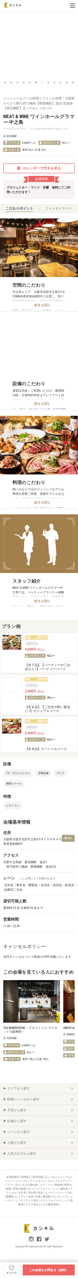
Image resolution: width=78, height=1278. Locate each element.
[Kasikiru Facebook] (39, 1240)
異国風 (47, 1196)
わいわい (57, 1196)
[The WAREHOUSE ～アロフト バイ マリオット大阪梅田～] (31, 1001)
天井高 (32, 1192)
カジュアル (64, 1177)
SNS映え (26, 1177)
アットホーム (38, 1180)
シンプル (23, 1180)
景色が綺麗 (19, 1188)
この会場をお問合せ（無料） (48, 1270)
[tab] (19, 208)
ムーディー (52, 1192)
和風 (38, 1196)
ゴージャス (46, 1184)
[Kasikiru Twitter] (46, 1240)
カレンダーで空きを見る (41, 168)
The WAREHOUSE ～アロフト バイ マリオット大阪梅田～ (30, 1029)
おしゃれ (50, 1177)
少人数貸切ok (51, 1204)
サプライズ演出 (29, 1200)
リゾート (10, 1180)
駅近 (41, 1192)
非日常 (22, 1192)
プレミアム (54, 1180)
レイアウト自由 (24, 1196)
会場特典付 (13, 1177)
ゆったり (33, 1188)
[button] (5, 82)
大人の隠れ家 (30, 1184)
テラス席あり (33, 1204)
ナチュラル (47, 1200)
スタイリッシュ (49, 1188)
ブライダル (14, 1184)
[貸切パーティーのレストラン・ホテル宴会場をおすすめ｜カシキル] (13, 5)
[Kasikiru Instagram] (32, 1240)
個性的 (64, 1188)
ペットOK (66, 1192)
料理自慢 (38, 1177)
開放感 (59, 1184)
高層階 (10, 1196)
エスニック (62, 1200)
